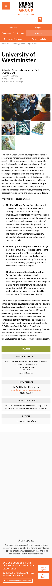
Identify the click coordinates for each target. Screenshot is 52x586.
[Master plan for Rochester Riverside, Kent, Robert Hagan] (8, 149)
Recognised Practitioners (13, 33)
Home (4, 44)
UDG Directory (13, 44)
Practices (13, 27)
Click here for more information (17, 580)
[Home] (26, 10)
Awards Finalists (39, 39)
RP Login (26, 14)
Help (32, 14)
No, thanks (43, 575)
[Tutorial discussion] (26, 120)
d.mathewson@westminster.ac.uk (26, 390)
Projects (39, 27)
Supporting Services (13, 39)
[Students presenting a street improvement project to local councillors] (8, 134)
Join (19, 14)
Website (26, 349)
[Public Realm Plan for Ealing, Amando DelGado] (23, 134)
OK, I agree (43, 568)
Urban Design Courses (28, 44)
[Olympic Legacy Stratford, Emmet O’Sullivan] (38, 134)
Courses (39, 33)
